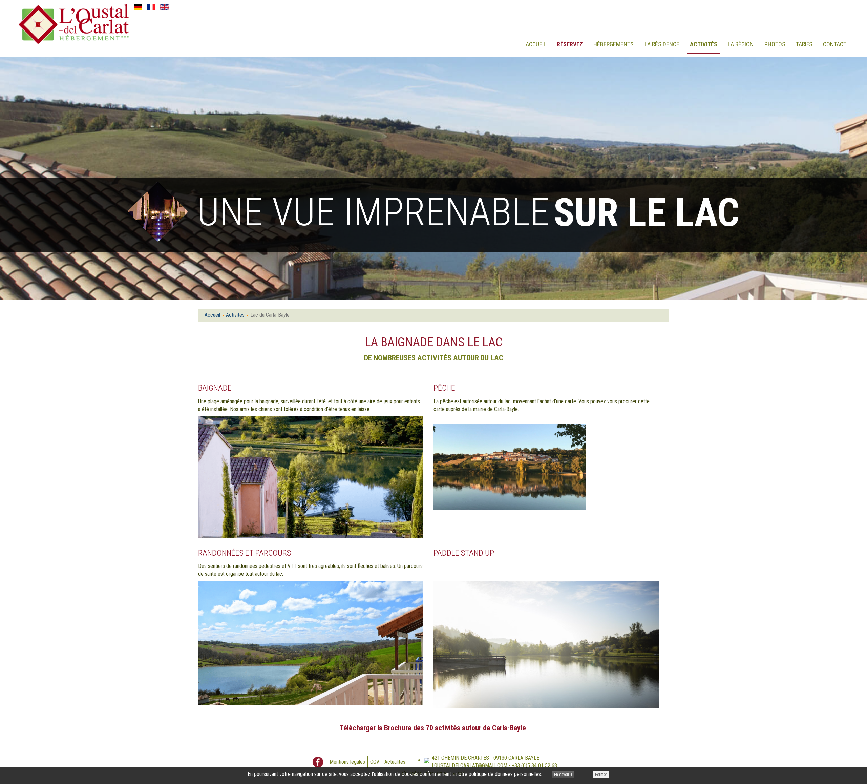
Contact (834, 44)
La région (741, 44)
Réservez (570, 44)
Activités (703, 44)
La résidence (661, 44)
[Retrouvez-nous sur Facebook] (317, 762)
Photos (774, 44)
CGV (374, 762)
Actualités (394, 762)
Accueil (536, 44)
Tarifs (804, 44)
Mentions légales (347, 762)
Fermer (601, 774)
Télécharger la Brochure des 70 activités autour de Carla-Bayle (433, 728)
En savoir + (563, 774)
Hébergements (613, 44)
